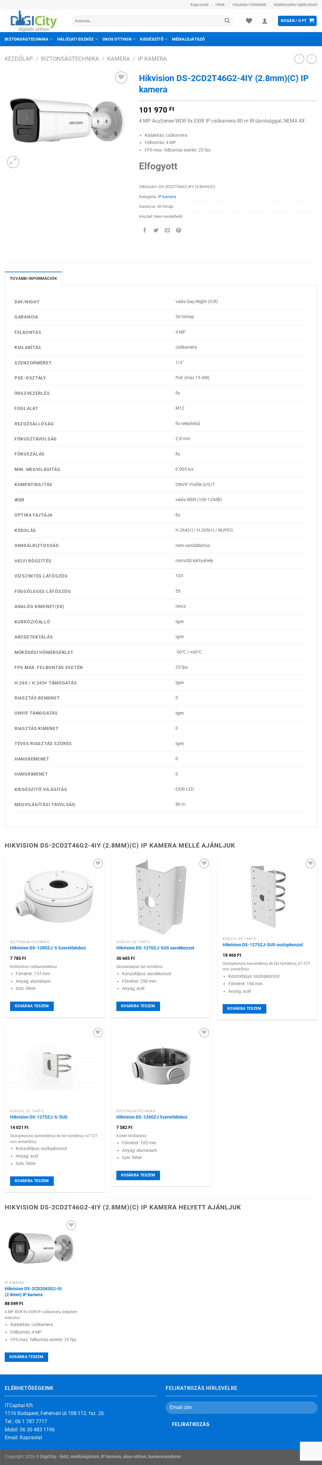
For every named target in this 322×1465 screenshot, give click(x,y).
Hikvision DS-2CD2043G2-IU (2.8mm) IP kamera (33, 1291)
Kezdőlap (19, 58)
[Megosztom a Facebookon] (144, 230)
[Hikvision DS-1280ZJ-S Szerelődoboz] (55, 897)
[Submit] (227, 21)
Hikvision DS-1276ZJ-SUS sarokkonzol (155, 948)
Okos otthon (117, 39)
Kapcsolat (199, 4)
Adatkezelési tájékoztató (295, 4)
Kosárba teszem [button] (32, 1006)
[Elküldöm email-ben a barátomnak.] (167, 230)
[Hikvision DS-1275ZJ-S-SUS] (55, 1066)
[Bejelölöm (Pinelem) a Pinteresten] (179, 230)
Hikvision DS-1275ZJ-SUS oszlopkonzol (263, 945)
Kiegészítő (152, 39)
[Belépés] (265, 21)
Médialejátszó (188, 39)
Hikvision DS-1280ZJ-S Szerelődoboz (48, 948)
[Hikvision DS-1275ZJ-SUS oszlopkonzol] (267, 895)
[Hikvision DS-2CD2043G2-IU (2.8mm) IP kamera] (41, 1248)
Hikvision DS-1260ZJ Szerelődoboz (151, 1117)
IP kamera (152, 58)
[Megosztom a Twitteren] (156, 230)
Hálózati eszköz (75, 39)
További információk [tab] (33, 278)
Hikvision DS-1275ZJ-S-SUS (39, 1117)
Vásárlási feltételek (249, 4)
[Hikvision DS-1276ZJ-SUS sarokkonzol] (161, 897)
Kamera (118, 58)
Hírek (220, 4)
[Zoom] (13, 162)
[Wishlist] (249, 21)
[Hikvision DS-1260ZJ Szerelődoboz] (161, 1066)
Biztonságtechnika (26, 39)
